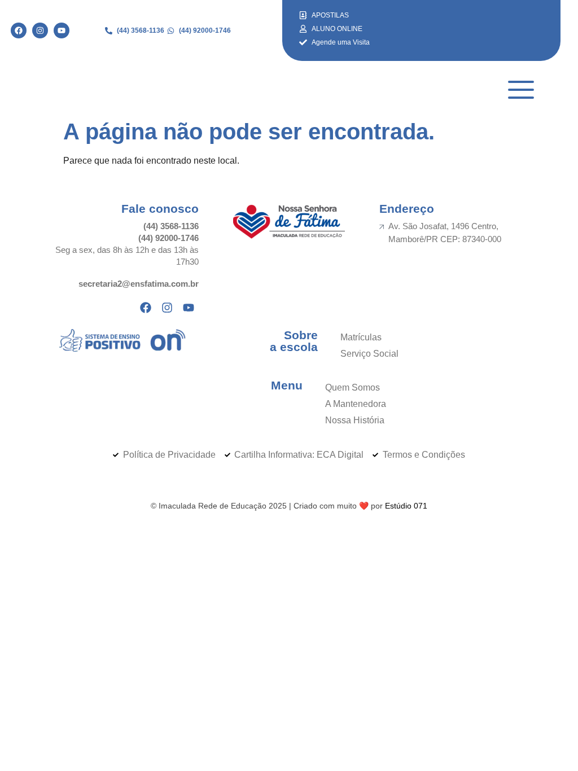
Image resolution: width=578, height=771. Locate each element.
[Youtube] (61, 30)
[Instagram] (40, 30)
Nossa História (354, 420)
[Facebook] (19, 30)
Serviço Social (369, 353)
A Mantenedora (355, 404)
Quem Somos (352, 387)
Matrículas (361, 337)
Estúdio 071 (406, 505)
